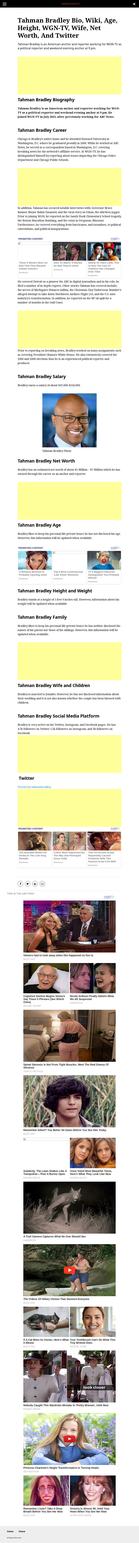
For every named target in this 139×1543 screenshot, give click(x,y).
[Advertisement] (69, 75)
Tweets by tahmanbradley (34, 787)
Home (10, 1531)
